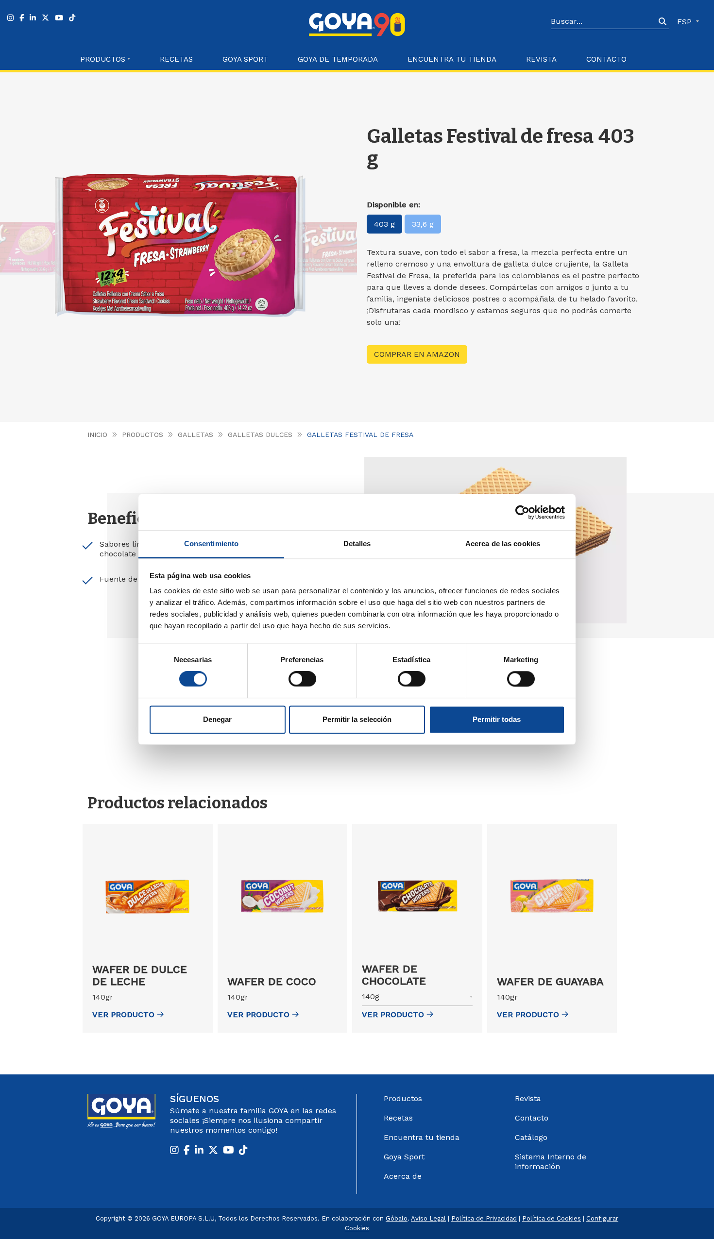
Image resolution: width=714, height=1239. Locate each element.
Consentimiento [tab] (211, 543)
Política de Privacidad (484, 1218)
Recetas (176, 59)
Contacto (606, 59)
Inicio (97, 434)
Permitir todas (497, 719)
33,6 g (423, 224)
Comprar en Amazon (417, 354)
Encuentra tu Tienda (452, 59)
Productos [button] (102, 59)
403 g (384, 224)
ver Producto (123, 1014)
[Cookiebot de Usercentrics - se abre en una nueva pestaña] (522, 512)
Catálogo (531, 1137)
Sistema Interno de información (550, 1161)
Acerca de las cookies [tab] (502, 543)
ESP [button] (685, 21)
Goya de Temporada (338, 59)
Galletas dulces (260, 434)
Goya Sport (245, 59)
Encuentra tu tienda (421, 1137)
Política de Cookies (551, 1218)
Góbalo (397, 1218)
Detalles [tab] (357, 543)
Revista (541, 59)
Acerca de (403, 1176)
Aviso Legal (428, 1218)
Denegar (217, 719)
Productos (142, 434)
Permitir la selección (357, 719)
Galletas (195, 434)
